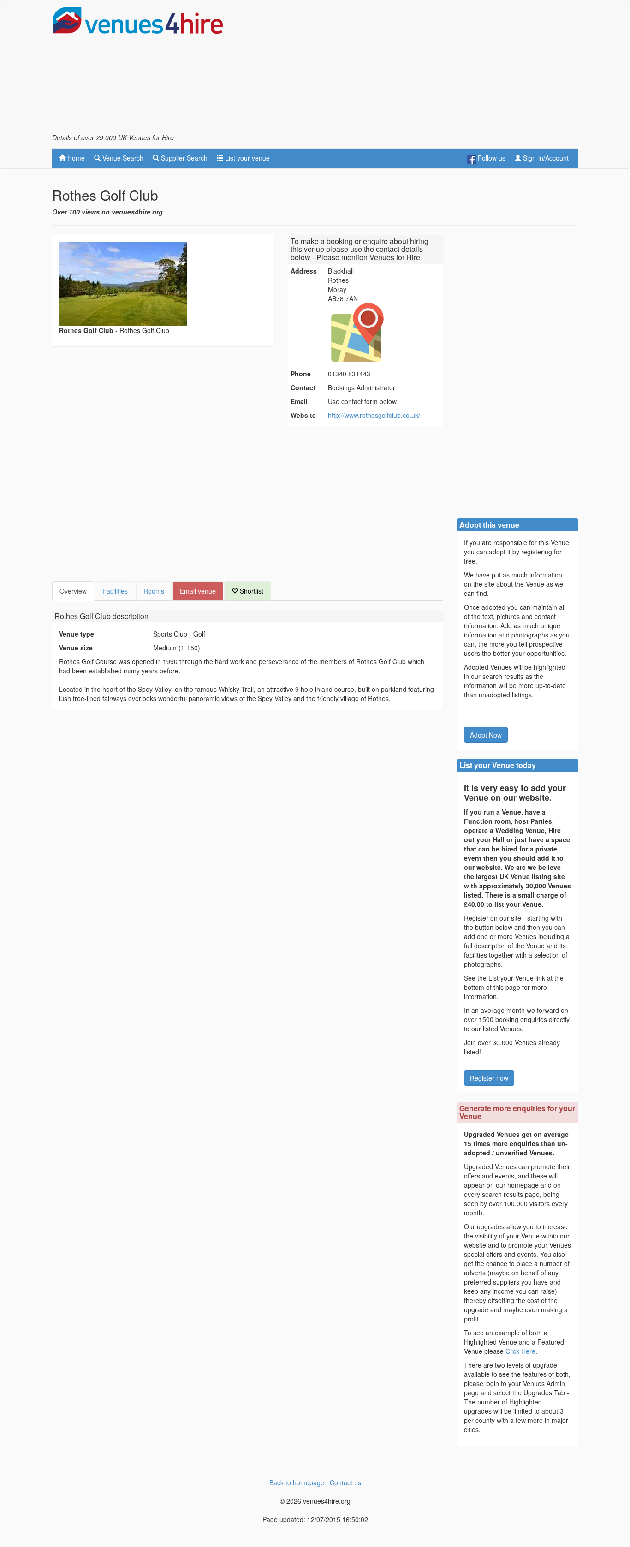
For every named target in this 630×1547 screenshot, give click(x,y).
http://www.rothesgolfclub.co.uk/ (374, 415)
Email (299, 401)
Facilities (115, 590)
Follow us (490, 157)
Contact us (345, 1482)
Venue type (76, 633)
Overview (73, 590)
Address (304, 270)
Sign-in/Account (545, 157)
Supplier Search (183, 157)
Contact (303, 387)
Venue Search (122, 157)
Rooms (153, 590)
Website (303, 415)
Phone (301, 373)
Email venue (198, 590)
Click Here (520, 1351)
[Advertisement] (410, 69)
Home (75, 157)
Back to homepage (296, 1482)
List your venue (246, 157)
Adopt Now (486, 734)
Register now (489, 1078)
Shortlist (250, 590)
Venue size (76, 647)
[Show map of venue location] (384, 332)
